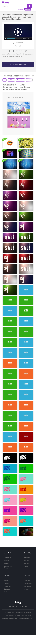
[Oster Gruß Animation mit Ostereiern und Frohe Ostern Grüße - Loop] (19, 108)
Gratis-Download (19, 64)
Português (7, 586)
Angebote (27, 557)
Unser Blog (27, 586)
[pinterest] (16, 606)
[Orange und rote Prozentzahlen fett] (26, 489)
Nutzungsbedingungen (9, 618)
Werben (26, 560)
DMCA (26, 566)
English (6, 580)
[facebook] (10, 606)
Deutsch (7, 589)
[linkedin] (26, 606)
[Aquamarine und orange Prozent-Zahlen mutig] (26, 521)
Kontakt (26, 589)
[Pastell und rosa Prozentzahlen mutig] (10, 500)
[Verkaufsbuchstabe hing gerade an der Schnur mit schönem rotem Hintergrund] (10, 258)
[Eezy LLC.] (18, 602)
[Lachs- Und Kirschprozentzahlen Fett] (10, 521)
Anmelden (27, 9)
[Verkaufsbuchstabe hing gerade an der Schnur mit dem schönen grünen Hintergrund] (26, 237)
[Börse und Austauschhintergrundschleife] (26, 153)
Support (26, 563)
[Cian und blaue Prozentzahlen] (10, 468)
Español (6, 583)
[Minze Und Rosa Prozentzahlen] (10, 489)
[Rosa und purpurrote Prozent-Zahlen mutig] (10, 510)
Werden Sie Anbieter (8, 567)
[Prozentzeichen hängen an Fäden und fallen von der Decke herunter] (26, 195)
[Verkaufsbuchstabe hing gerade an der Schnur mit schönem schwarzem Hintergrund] (10, 248)
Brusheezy (7, 557)
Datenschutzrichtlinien (25, 618)
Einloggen (20, 9)
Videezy (7, 563)
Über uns (27, 580)
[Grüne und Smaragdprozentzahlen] (10, 479)
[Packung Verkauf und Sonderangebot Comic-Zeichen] (10, 143)
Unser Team (28, 583)
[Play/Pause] (5, 38)
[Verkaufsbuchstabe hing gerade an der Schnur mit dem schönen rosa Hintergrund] (26, 227)
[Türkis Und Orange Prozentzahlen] (10, 531)
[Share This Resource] (20, 46)
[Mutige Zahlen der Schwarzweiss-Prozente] (10, 458)
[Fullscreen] (31, 38)
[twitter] (13, 606)
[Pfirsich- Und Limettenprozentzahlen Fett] (26, 500)
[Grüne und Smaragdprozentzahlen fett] (26, 468)
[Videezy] (5, 2)
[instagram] (19, 606)
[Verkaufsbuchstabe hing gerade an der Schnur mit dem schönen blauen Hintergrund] (26, 248)
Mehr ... (6, 592)
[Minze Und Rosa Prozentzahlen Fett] (26, 479)
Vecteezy (7, 560)
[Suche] (29, 6)
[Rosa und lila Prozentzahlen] (26, 510)
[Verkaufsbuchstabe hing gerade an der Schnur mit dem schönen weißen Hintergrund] (26, 269)
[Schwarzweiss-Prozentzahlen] (26, 458)
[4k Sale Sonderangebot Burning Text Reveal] (10, 153)
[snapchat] (23, 606)
